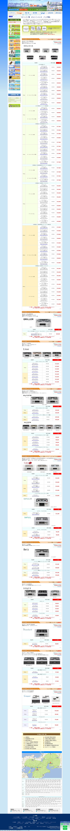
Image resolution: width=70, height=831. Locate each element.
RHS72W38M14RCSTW (44, 134)
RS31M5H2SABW (35, 681)
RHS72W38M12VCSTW (44, 71)
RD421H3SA (34, 725)
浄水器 (37, 823)
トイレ (32, 818)
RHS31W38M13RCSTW (44, 228)
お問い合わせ (58, 12)
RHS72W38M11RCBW (43, 143)
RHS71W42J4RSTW (35, 364)
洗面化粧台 (36, 818)
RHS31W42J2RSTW (35, 377)
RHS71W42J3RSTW (35, 369)
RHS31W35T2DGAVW (35, 420)
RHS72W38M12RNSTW (44, 150)
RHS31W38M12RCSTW (44, 231)
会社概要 (10, 826)
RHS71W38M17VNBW (43, 122)
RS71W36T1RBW (35, 606)
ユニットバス (38, 819)
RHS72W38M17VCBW (43, 84)
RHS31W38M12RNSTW (44, 251)
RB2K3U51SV (34, 711)
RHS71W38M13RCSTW (44, 168)
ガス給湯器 (14, 822)
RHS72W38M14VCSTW (44, 75)
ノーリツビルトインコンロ (16, 818)
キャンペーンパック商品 (19, 13)
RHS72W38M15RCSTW (44, 139)
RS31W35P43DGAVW (35, 445)
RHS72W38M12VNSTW (44, 91)
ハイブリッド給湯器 (31, 819)
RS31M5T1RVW (34, 644)
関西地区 (65, 826)
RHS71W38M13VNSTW (44, 117)
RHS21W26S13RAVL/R (35, 491)
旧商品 (25, 826)
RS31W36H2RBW (35, 672)
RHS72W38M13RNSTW (44, 147)
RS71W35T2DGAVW (35, 410)
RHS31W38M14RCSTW (44, 235)
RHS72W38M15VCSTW (44, 79)
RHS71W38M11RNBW (43, 181)
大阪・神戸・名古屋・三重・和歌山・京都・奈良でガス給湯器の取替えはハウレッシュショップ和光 (15, 830)
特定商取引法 (15, 826)
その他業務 (20, 826)
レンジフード (42, 818)
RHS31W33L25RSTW (35, 575)
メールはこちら (59, 43)
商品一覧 (27, 12)
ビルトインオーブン (20, 823)
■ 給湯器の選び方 (12, 99)
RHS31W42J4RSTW (35, 374)
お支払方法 (50, 12)
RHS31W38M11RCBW (43, 244)
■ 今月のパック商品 (12, 22)
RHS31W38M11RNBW (43, 264)
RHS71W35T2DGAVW (35, 417)
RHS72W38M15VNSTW (44, 99)
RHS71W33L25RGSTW (35, 565)
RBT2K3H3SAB (34, 720)
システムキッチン (46, 822)
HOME (23, 14)
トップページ (11, 12)
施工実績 (35, 12)
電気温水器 (42, 823)
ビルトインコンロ (53, 822)
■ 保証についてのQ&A (13, 101)
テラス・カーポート (48, 823)
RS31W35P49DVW (35, 449)
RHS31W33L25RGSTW (35, 568)
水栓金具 (19, 822)
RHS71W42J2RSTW (35, 366)
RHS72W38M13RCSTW (44, 127)
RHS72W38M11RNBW (43, 163)
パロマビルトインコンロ (25, 818)
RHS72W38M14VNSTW (44, 95)
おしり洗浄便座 (28, 822)
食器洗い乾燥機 (48, 818)
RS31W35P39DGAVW (35, 437)
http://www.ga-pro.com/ (58, 828)
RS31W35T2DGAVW (35, 413)
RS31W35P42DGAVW (35, 440)
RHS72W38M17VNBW (43, 104)
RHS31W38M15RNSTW (44, 259)
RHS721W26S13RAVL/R (35, 483)
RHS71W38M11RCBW (43, 173)
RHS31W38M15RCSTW (44, 239)
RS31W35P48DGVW (35, 442)
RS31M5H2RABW (35, 677)
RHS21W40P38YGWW (35, 514)
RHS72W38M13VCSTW (44, 68)
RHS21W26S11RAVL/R (35, 487)
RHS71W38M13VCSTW (44, 109)
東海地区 (65, 828)
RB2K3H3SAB (34, 715)
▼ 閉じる (65, 821)
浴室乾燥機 (54, 818)
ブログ (29, 826)
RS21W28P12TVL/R (36, 532)
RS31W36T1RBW (35, 611)
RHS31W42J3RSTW (35, 379)
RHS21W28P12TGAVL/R (36, 535)
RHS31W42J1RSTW (35, 382)
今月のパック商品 (28, 14)
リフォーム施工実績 (43, 13)
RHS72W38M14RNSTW (44, 154)
